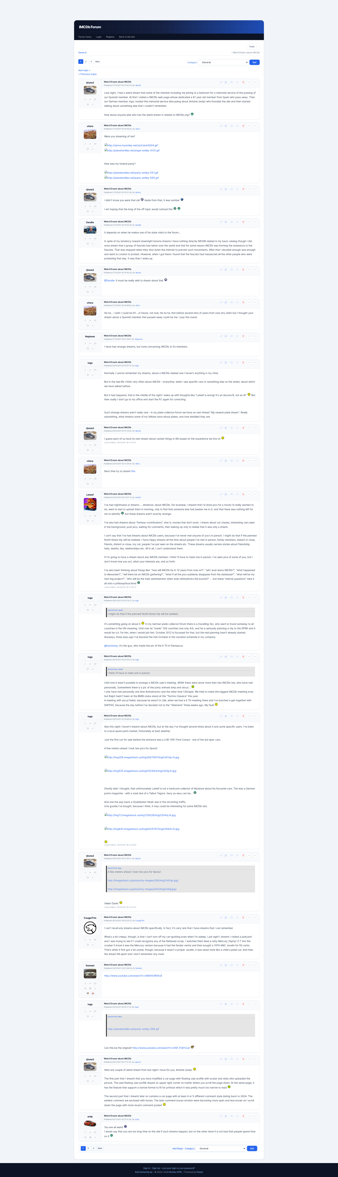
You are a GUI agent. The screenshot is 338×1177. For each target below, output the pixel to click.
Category (192, 62)
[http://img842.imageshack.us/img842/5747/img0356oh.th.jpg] (142, 829)
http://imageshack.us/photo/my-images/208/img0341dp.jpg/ (143, 880)
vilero (90, 126)
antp (90, 1116)
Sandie (90, 222)
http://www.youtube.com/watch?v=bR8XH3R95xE (133, 975)
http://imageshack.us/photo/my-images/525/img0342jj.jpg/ (142, 889)
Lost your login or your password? (178, 1168)
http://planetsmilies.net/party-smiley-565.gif (133, 1028)
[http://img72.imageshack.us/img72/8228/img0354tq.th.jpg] (140, 815)
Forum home (85, 36)
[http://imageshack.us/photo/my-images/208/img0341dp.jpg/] (180, 757)
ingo (90, 362)
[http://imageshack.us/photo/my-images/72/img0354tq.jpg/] (180, 815)
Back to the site (127, 36)
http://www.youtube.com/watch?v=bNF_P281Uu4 (161, 1047)
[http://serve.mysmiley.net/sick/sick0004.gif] (131, 145)
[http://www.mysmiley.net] (180, 145)
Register (110, 36)
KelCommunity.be (144, 1172)
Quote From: (113, 610)
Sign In (146, 1168)
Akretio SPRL (176, 1172)
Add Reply (178, 1148)
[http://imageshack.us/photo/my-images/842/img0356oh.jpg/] (180, 829)
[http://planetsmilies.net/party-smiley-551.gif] (131, 173)
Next (97, 61)
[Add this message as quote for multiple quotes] (237, 82)
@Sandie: (109, 280)
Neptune (90, 336)
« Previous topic (87, 74)
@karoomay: (111, 645)
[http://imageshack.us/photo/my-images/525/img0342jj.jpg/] (180, 771)
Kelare (200, 1172)
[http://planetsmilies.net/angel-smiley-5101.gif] (132, 150)
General (82, 52)
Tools (252, 46)
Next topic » (84, 70)
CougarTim (90, 917)
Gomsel (90, 965)
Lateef (90, 494)
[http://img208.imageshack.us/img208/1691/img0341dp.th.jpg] (142, 757)
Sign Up (156, 1168)
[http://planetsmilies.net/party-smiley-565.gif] (132, 178)
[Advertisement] (169, 10)
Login (99, 36)
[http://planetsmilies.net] (180, 150)
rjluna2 (90, 82)
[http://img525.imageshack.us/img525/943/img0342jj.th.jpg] (140, 771)
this (133, 471)
